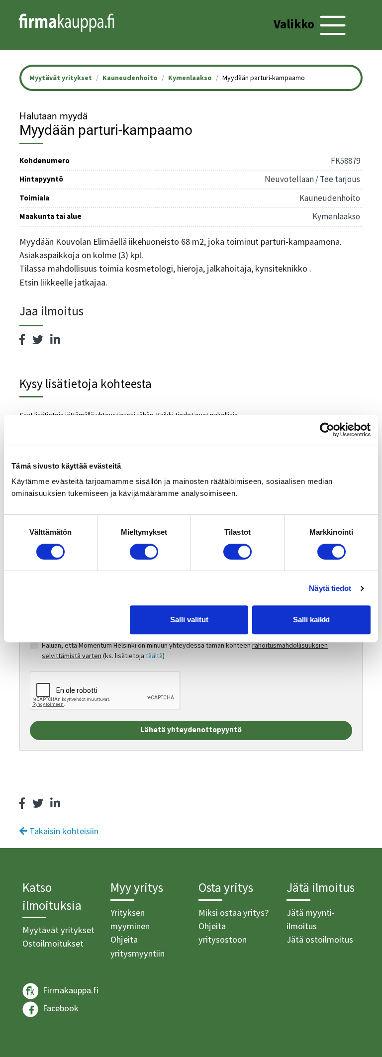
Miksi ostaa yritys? (233, 912)
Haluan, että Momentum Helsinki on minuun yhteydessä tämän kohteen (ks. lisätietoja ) (185, 650)
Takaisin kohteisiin (62, 831)
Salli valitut (189, 619)
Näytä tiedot (330, 588)
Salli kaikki (311, 619)
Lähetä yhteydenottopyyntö (191, 729)
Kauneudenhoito (130, 77)
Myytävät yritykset (58, 930)
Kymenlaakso (190, 77)
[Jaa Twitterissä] (37, 340)
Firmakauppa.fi (69, 990)
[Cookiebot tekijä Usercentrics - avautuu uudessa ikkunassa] (327, 429)
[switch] (144, 552)
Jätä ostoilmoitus (319, 939)
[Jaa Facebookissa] (22, 340)
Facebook (60, 1008)
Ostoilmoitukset (53, 943)
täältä (154, 655)
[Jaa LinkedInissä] (55, 340)
